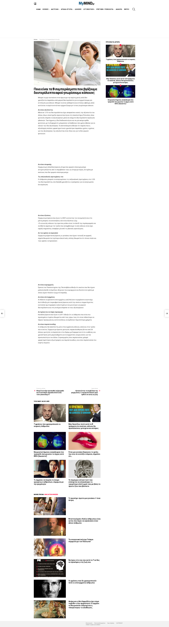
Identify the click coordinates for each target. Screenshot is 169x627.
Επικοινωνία (89, 623)
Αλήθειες (78, 9)
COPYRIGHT (119, 623)
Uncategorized (51, 494)
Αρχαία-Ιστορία (66, 9)
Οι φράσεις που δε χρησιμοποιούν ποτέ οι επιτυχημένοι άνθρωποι (82, 581)
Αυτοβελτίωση (88, 9)
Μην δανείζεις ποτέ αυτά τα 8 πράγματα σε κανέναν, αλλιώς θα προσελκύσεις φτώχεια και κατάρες (83, 426)
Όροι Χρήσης (110, 623)
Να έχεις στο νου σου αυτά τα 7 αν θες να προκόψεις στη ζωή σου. (84, 561)
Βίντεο (126, 9)
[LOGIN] (35, 3)
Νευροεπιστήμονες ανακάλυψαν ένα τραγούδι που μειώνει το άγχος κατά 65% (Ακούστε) (49, 454)
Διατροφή (54, 9)
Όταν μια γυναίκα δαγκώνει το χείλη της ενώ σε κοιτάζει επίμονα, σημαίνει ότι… (84, 454)
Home (38, 9)
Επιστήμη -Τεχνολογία (104, 9)
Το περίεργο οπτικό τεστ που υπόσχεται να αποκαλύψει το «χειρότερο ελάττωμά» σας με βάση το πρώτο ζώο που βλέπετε (84, 483)
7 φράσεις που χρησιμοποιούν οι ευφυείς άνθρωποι (47, 425)
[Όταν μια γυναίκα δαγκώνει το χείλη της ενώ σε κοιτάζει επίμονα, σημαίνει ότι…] (84, 441)
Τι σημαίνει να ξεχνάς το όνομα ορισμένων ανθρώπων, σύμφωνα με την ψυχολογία (49, 482)
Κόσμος (45, 9)
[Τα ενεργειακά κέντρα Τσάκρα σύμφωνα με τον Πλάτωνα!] (50, 547)
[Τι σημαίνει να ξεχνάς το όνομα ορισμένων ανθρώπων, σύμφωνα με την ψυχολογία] (50, 469)
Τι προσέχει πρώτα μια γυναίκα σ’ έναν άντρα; (84, 499)
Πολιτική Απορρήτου (99, 623)
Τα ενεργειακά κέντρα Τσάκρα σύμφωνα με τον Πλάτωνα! (80, 540)
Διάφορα (119, 9)
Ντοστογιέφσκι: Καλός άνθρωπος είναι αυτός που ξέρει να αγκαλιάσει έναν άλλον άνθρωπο (84, 521)
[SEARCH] (133, 9)
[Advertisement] (84, 24)
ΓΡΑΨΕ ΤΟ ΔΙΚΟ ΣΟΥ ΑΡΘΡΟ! (93, 625)
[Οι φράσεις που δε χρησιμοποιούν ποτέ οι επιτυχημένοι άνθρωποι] (50, 589)
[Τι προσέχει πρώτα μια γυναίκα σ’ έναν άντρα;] (50, 506)
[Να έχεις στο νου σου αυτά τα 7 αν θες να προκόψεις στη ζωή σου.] (50, 568)
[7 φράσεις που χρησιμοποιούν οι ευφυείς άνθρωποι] (50, 413)
